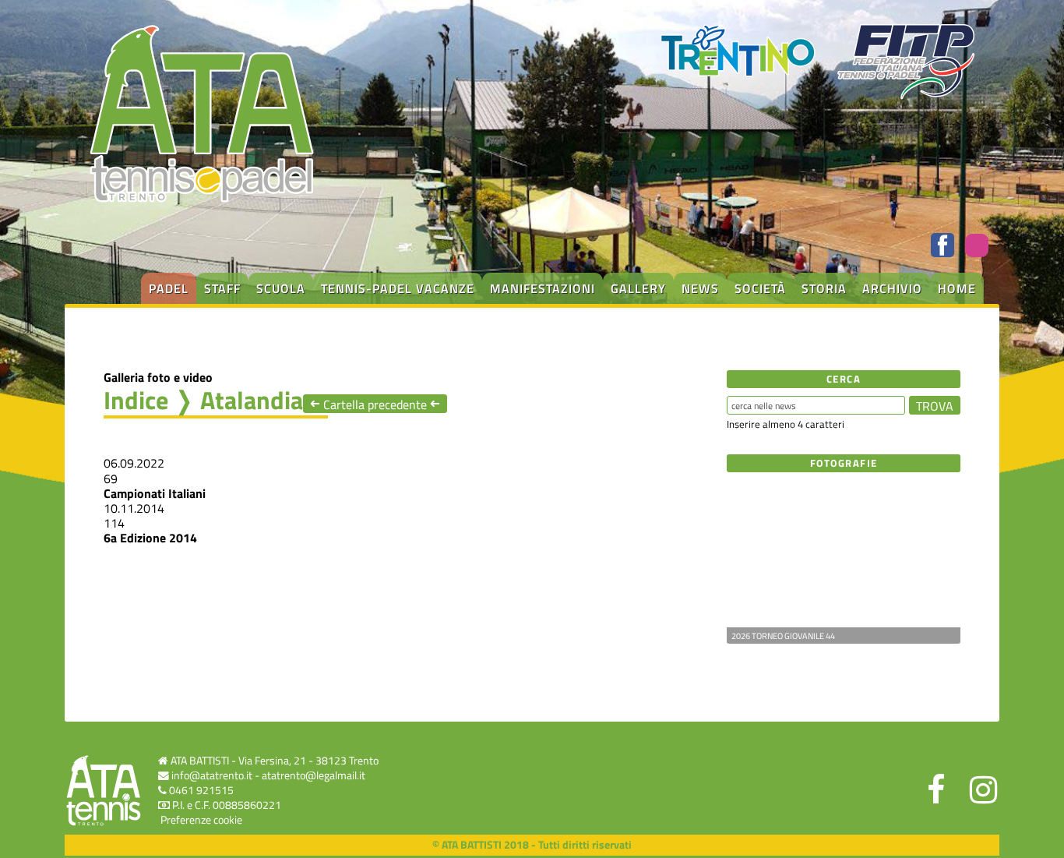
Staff (222, 288)
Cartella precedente (375, 404)
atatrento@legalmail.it (313, 775)
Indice (136, 399)
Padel (168, 288)
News (700, 288)
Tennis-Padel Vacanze (397, 288)
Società (760, 288)
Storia (824, 288)
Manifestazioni (542, 288)
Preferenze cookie (201, 820)
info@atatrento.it (211, 775)
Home (957, 288)
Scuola (280, 288)
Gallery (638, 288)
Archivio (892, 288)
